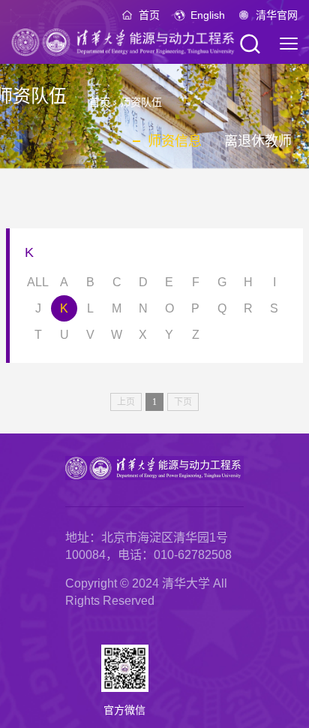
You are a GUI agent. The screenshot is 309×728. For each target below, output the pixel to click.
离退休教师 (258, 141)
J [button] (38, 308)
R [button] (248, 308)
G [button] (222, 282)
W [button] (116, 334)
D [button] (143, 282)
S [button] (274, 308)
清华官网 (277, 15)
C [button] (117, 282)
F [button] (196, 282)
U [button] (64, 334)
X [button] (143, 334)
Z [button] (196, 334)
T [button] (38, 334)
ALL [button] (38, 282)
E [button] (169, 282)
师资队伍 (141, 102)
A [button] (64, 282)
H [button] (248, 282)
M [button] (117, 308)
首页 (149, 15)
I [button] (274, 282)
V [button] (90, 334)
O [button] (169, 308)
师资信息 (175, 141)
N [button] (143, 308)
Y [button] (169, 334)
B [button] (90, 282)
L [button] (90, 308)
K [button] (64, 308)
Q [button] (222, 308)
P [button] (195, 308)
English (207, 15)
